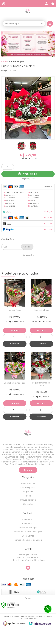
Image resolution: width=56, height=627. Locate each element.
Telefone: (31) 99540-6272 (28, 554)
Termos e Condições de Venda (28, 540)
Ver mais (14, 330)
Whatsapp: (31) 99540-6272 (28, 557)
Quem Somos (28, 536)
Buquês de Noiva (28, 500)
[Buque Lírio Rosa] (41, 314)
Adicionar (15, 344)
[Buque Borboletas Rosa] (14, 386)
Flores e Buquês (16, 61)
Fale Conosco (28, 519)
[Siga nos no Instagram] (28, 567)
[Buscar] (42, 23)
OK (27, 247)
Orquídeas (28, 491)
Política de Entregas (28, 527)
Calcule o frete (7, 239)
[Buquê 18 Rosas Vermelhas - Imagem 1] (21, 146)
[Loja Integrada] (40, 623)
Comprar (30, 174)
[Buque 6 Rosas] (14, 314)
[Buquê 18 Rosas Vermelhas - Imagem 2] (33, 146)
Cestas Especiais (28, 487)
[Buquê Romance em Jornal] (41, 386)
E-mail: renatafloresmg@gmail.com (29, 560)
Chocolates (28, 504)
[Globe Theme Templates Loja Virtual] (14, 623)
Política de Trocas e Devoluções (28, 532)
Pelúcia (28, 496)
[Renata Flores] (28, 12)
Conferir (28, 470)
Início (4, 61)
